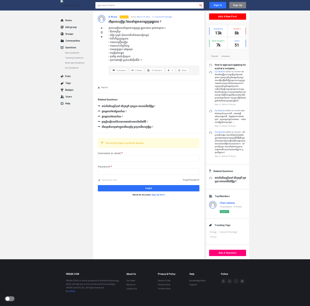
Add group (71, 27)
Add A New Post (227, 16)
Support (193, 284)
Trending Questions (74, 58)
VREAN (72, 291)
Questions (70, 47)
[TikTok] (235, 281)
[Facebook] (223, 281)
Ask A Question (228, 253)
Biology (213, 232)
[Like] (102, 28)
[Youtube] (229, 281)
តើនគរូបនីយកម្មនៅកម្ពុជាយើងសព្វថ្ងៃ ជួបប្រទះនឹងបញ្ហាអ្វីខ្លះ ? (127, 126)
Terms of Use (164, 280)
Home (68, 20)
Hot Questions (71, 68)
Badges (69, 90)
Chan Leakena (227, 203)
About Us (130, 284)
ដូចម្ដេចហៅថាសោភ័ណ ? (112, 116)
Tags (68, 83)
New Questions (72, 53)
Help (67, 103)
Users (69, 96)
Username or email (110, 153)
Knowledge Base (197, 280)
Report (104, 87)
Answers (226, 56)
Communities (73, 40)
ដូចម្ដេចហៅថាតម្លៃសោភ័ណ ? (114, 111)
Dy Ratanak (220, 71)
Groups (69, 34)
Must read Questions (74, 63)
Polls (68, 76)
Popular (214, 56)
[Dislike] (102, 37)
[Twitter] (242, 281)
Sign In (218, 5)
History (213, 237)
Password (105, 166)
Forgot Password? (191, 179)
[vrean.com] (77, 5)
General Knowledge (163, 17)
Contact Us (131, 288)
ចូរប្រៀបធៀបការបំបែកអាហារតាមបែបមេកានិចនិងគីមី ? (125, 121)
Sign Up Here (158, 194)
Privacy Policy (164, 284)
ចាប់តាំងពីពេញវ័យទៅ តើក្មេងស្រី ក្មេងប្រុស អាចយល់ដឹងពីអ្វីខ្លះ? (128, 106)
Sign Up (237, 5)
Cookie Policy (164, 288)
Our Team (130, 280)
